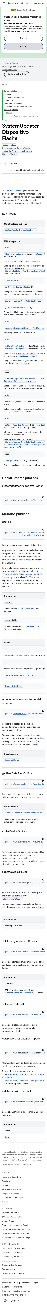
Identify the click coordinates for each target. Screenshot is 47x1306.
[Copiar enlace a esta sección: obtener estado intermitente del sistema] (14, 703)
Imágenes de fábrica (10, 1193)
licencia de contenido (10, 1157)
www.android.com (10, 1261)
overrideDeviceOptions (16, 328)
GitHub (5, 1202)
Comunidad (26, 1283)
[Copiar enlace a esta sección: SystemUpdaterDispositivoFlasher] (4, 489)
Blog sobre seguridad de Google (15, 1225)
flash (7, 254)
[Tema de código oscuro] (43, 497)
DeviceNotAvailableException (20, 675)
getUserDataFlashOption (17, 307)
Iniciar (23, 46)
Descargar (6, 1185)
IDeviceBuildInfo (30, 535)
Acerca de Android (10, 1283)
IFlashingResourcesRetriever (19, 992)
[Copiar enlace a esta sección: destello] (14, 522)
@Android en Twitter (10, 1213)
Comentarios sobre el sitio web (17, 1291)
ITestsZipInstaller (26, 356)
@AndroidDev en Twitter (12, 1217)
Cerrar (23, 38)
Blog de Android (9, 1221)
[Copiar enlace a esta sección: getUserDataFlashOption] (34, 773)
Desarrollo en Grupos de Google (15, 1233)
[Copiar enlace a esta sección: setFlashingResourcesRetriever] (42, 941)
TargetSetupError (14, 686)
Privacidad (17, 1287)
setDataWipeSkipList (15, 346)
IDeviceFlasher (10, 154)
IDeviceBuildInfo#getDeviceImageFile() (25, 271)
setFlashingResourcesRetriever (21, 378)
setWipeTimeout (12, 460)
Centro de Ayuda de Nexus (13, 1257)
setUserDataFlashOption (17, 425)
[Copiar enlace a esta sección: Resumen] (19, 214)
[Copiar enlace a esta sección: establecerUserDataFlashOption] (4, 1042)
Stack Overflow (8, 1269)
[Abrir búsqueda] (22, 3)
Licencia (7, 1287)
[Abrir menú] (4, 3)
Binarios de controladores (12, 1197)
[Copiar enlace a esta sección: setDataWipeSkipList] (29, 872)
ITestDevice (19, 254)
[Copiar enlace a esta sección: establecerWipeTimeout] (33, 1091)
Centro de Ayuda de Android (14, 1248)
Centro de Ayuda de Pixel (12, 1252)
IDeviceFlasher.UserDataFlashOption (23, 301)
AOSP (4, 85)
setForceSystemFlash (15, 401)
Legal (35, 1283)
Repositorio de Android (11, 1177)
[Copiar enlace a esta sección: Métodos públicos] (32, 514)
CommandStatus (12, 280)
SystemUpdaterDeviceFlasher (19, 230)
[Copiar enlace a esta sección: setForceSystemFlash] (30, 1004)
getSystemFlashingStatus (17, 287)
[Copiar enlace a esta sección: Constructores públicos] (41, 478)
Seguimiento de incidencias (13, 1273)
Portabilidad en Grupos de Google (16, 1237)
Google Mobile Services (12, 1265)
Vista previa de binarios (11, 1189)
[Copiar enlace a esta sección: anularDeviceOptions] (30, 831)
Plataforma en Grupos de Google (16, 1229)
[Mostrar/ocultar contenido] (18, 91)
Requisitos (6, 1181)
